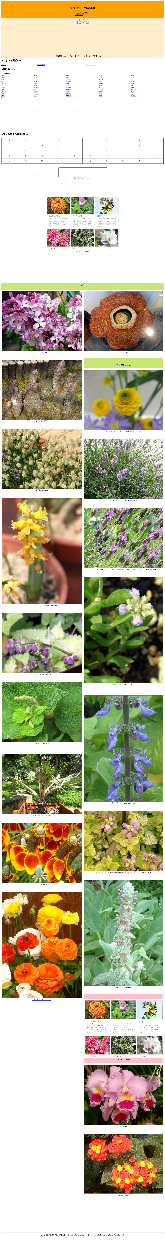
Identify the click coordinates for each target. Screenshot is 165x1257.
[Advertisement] (82, 39)
